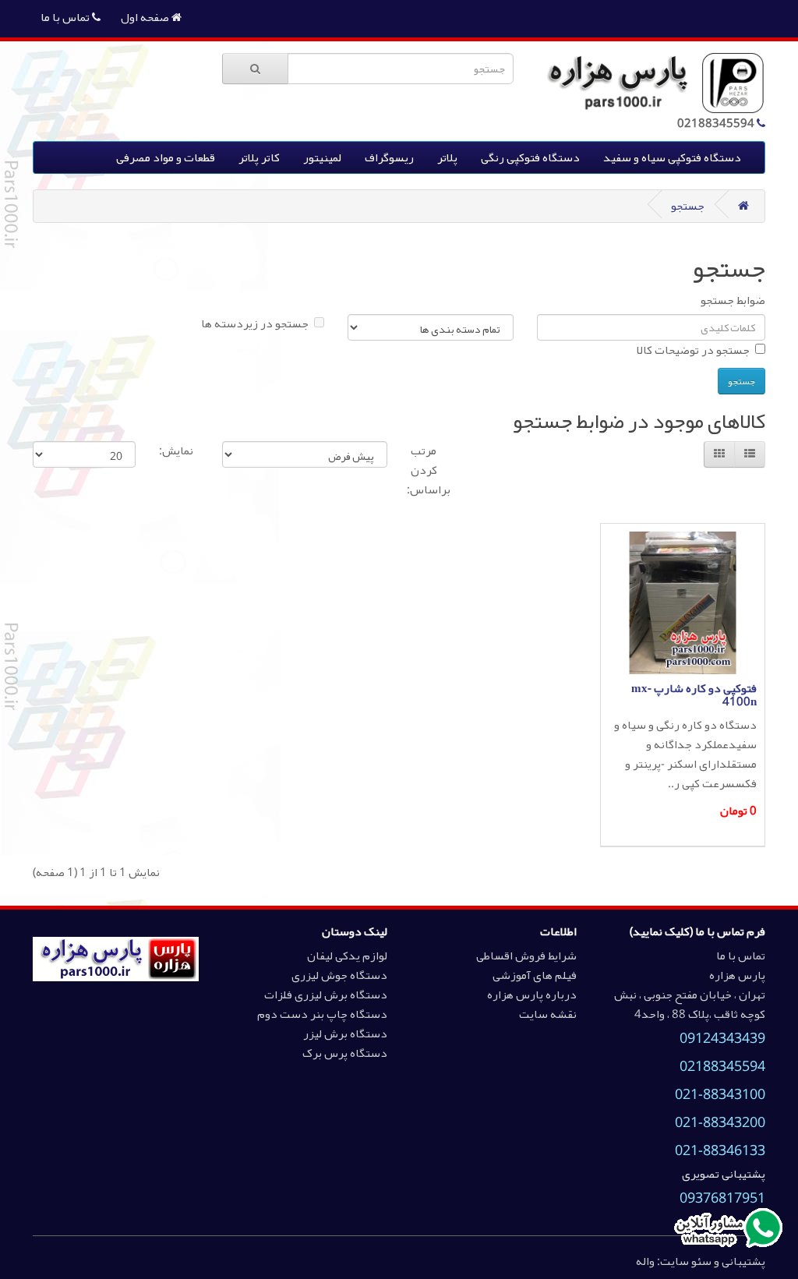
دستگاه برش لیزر (345, 1033)
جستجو (687, 205)
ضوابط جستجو (733, 300)
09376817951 (722, 1198)
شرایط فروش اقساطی (526, 955)
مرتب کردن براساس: (430, 470)
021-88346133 (720, 1150)
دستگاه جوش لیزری (339, 975)
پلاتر (447, 157)
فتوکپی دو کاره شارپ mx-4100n (694, 695)
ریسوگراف (389, 157)
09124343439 (722, 1038)
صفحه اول (146, 17)
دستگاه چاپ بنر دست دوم (322, 1014)
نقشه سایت (548, 1014)
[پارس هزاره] (115, 958)
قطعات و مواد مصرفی (165, 157)
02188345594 (722, 1066)
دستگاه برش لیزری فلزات (325, 994)
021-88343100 (720, 1094)
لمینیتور (322, 157)
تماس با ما (66, 17)
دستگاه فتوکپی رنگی (530, 157)
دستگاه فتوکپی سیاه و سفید (672, 157)
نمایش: (176, 451)
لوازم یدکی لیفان (347, 955)
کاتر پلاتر (259, 157)
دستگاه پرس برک (344, 1053)
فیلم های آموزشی (535, 975)
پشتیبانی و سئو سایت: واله (700, 1261)
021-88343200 (720, 1122)
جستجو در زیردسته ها (255, 324)
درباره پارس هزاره (532, 994)
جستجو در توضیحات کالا (693, 350)
